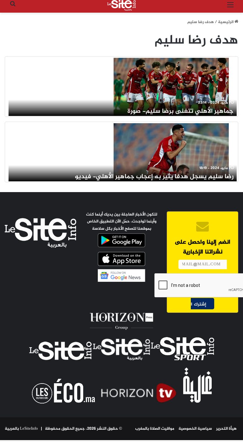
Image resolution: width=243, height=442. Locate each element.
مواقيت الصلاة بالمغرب (154, 428)
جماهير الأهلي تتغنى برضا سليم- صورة (181, 111)
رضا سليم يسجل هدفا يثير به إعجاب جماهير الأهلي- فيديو (154, 177)
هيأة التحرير (226, 428)
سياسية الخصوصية (195, 428)
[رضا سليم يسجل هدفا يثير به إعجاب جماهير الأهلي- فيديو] (171, 152)
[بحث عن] (12, 8)
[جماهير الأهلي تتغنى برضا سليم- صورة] (171, 86)
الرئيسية (226, 22)
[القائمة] (230, 8)
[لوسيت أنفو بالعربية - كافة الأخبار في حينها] (121, 5)
